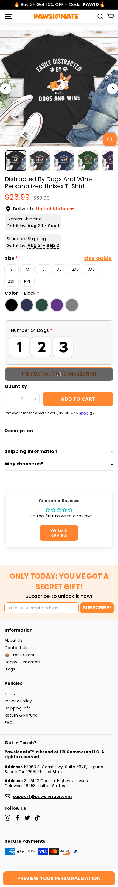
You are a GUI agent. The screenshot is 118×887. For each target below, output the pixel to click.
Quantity (16, 386)
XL (59, 269)
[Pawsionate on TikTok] (37, 818)
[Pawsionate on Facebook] (17, 818)
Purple (56, 305)
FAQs (10, 722)
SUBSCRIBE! (97, 607)
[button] (59, 330)
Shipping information (31, 451)
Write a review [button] (59, 532)
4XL (11, 282)
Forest (41, 305)
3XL (91, 269)
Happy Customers (23, 662)
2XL (75, 269)
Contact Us (16, 648)
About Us (14, 640)
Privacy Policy (18, 701)
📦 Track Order (20, 655)
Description (19, 431)
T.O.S (10, 694)
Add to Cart (78, 399)
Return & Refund (21, 715)
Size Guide (98, 258)
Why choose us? (24, 464)
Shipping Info (18, 708)
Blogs (10, 669)
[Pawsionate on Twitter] (27, 818)
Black (11, 305)
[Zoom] (109, 139)
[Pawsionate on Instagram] (7, 818)
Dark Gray (71, 305)
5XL (27, 282)
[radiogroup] (59, 346)
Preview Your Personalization (59, 878)
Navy (26, 305)
